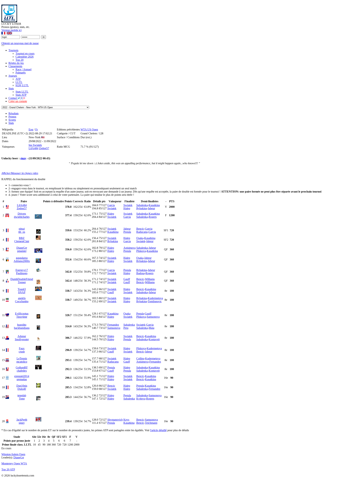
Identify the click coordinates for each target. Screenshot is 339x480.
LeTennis (22, 358)
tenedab (21, 395)
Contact (13, 98)
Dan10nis (21, 385)
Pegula (127, 231)
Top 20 (19, 59)
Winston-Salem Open (13, 454)
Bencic (140, 228)
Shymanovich (115, 419)
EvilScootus (21, 313)
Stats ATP (21, 94)
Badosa (140, 273)
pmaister (21, 250)
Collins (140, 358)
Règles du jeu (16, 63)
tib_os (21, 231)
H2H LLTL (22, 85)
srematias (22, 379)
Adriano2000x (22, 261)
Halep (126, 208)
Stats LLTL (22, 91)
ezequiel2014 (21, 376)
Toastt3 (22, 289)
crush (22, 351)
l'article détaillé (158, 430)
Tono (22, 398)
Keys (126, 419)
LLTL (19, 82)
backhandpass (21, 327)
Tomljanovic (155, 301)
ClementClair (21, 241)
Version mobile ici (11, 30)
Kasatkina (154, 205)
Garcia (111, 205)
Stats (11, 88)
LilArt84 (33, 148)
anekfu (22, 298)
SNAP (21, 292)
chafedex (22, 370)
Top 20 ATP (8, 469)
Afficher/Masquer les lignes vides (19, 173)
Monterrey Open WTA (14, 463)
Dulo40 (21, 388)
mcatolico (21, 361)
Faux (22, 348)
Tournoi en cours (25, 53)
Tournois (13, 50)
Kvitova (140, 398)
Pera (125, 327)
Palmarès (21, 72)
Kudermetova (155, 298)
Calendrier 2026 (25, 56)
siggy (23, 158)
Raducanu (142, 231)
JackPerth (21, 419)
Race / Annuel (23, 69)
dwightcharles (21, 216)
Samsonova (153, 316)
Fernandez (113, 324)
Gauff (126, 279)
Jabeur (151, 208)
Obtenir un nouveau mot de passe (20, 43)
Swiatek (111, 208)
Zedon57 (44, 148)
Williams (150, 279)
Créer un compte (17, 101)
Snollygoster (22, 339)
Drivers (22, 213)
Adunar (21, 336)
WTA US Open (89, 129)
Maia (151, 327)
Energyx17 (22, 270)
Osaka (139, 238)
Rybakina (141, 208)
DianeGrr (21, 247)
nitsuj (22, 228)
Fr (36, 129)
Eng (31, 129)
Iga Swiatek (35, 145)
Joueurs (12, 75)
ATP (18, 78)
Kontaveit (154, 339)
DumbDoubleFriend (21, 279)
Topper (22, 282)
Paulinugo (21, 273)
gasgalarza (22, 257)
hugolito (21, 324)
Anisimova (129, 247)
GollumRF (22, 367)
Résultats (13, 113)
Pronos (12, 116)
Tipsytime (21, 316)
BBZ (22, 238)
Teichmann (151, 422)
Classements (15, 66)
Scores (12, 119)
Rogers (153, 216)
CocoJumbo (21, 301)
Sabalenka (142, 205)
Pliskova (141, 250)
